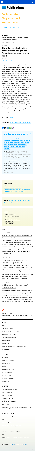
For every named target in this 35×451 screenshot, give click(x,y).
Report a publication (6, 27)
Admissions (5, 357)
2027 (10, 200)
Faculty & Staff (6, 340)
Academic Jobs (6, 404)
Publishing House (6, 423)
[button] (4, 137)
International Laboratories (9, 389)
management (19, 189)
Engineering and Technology (12, 216)
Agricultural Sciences (10, 214)
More (14, 203)
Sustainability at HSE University (10, 331)
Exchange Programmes (8, 369)
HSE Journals (5, 420)
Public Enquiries (6, 349)
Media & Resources (9, 414)
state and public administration (17, 191)
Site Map (4, 447)
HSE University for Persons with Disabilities (14, 346)
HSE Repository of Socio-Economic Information (15, 438)
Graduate (4, 366)
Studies (5, 354)
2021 (28, 200)
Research (5, 386)
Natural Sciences (9, 221)
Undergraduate (6, 363)
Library (3, 429)
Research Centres (7, 392)
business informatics (9, 186)
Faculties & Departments (9, 334)
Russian (11, 117)
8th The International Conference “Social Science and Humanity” (15, 39)
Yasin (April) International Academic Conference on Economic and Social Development (16, 408)
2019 (8, 203)
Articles (14, 14)
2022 (25, 200)
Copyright (18, 444)
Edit (32, 449)
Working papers (10, 22)
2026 (13, 200)
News (4, 230)
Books (5, 14)
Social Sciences (9, 223)
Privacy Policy (25, 444)
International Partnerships (9, 337)
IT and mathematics (9, 189)
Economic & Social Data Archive (11, 432)
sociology (6, 191)
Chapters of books (11, 18)
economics (17, 186)
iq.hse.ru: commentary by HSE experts (12, 426)
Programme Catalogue (8, 360)
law (15, 189)
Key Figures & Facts (7, 328)
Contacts (12, 444)
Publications (15, 7)
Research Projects (7, 395)
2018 (11, 203)
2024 (19, 200)
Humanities (8, 218)
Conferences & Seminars (9, 401)
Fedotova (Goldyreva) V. (7, 61)
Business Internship (7, 381)
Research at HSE (16, 27)
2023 (22, 200)
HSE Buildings (5, 343)
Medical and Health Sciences (12, 220)
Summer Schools (6, 375)
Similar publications (14, 133)
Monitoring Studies (7, 398)
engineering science (9, 188)
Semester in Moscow (8, 378)
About (4, 322)
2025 (16, 200)
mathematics (27, 189)
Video (3, 435)
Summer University (7, 372)
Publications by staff (7, 417)
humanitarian (18, 188)
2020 (5, 203)
